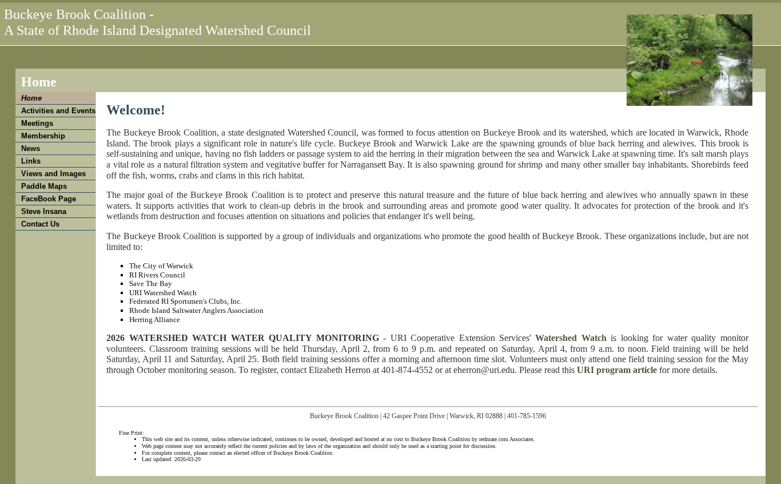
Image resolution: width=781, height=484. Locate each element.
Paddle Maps (44, 186)
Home (31, 98)
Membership (43, 136)
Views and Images (53, 173)
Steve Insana (43, 211)
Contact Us (40, 224)
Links (31, 161)
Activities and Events (58, 110)
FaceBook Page (48, 199)
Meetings (37, 123)
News (30, 148)
